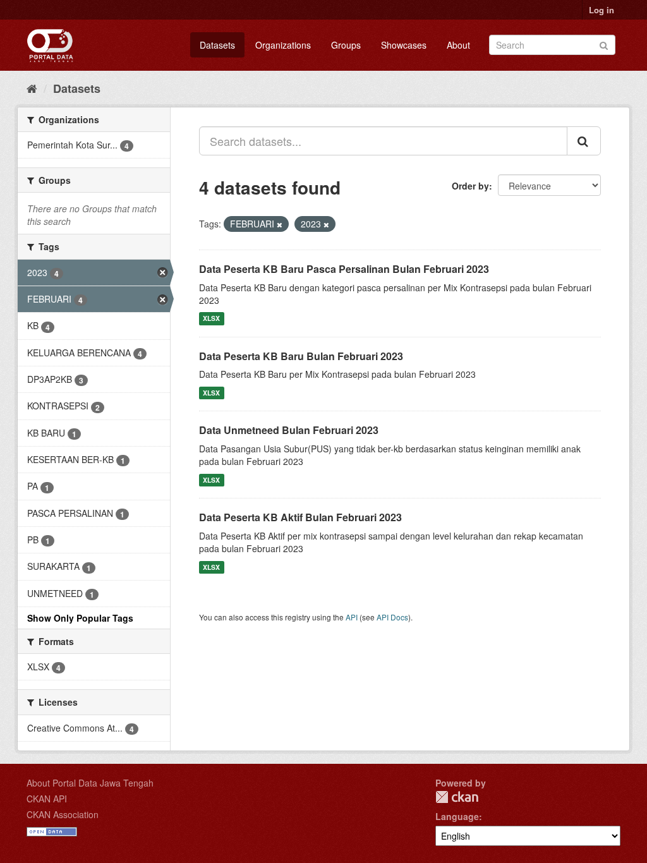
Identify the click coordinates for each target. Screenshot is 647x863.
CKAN (456, 797)
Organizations (283, 45)
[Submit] (603, 44)
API (352, 617)
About (458, 45)
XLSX (211, 318)
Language (457, 816)
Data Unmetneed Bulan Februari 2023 (288, 430)
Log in (601, 10)
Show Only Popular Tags (80, 618)
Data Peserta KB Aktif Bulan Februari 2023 (300, 517)
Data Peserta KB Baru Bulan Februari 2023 (301, 356)
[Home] (32, 88)
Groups (346, 45)
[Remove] (279, 224)
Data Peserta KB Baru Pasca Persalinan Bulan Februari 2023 (344, 269)
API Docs (392, 617)
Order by (470, 185)
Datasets (217, 45)
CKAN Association (63, 814)
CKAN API (47, 798)
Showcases (403, 45)
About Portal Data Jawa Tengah (90, 782)
